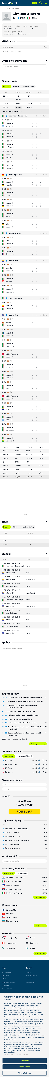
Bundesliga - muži (15, 175)
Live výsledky (12, 938)
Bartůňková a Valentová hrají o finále (21, 711)
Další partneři (40, 953)
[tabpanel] (24, 284)
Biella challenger (15, 298)
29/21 (17, 447)
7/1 (40, 458)
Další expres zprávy (38, 744)
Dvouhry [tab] (6, 527)
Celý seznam (40, 926)
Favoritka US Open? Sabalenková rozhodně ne (25, 701)
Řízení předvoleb (24, 1073)
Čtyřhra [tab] (16, 86)
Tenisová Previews (31, 975)
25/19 (17, 451)
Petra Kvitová (6, 979)
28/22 (16, 458)
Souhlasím (24, 1060)
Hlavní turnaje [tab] (9, 756)
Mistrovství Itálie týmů (18, 116)
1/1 (40, 451)
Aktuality (28, 972)
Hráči (4, 8)
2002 (4, 473)
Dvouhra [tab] (6, 86)
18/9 (17, 107)
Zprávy (32, 938)
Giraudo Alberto (14, 8)
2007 (4, 454)
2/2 (40, 454)
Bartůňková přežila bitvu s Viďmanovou (22, 723)
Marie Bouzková (7, 989)
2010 (4, 107)
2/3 (40, 473)
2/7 (17, 473)
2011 (4, 103)
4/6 (17, 469)
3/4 (29, 103)
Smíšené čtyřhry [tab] (28, 86)
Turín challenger (15, 233)
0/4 (29, 473)
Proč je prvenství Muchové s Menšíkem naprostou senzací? (22, 706)
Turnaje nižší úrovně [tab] (25, 756)
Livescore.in (11, 943)
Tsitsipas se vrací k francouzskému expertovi (25, 697)
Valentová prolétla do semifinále (20, 719)
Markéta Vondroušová (8, 982)
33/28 (16, 454)
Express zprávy (30, 982)
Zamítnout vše (24, 1067)
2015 (4, 96)
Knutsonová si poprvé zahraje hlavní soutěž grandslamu (24, 734)
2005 (4, 462)
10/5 (17, 103)
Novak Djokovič (6, 972)
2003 (4, 469)
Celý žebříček (40, 897)
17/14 (17, 462)
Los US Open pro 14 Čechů (17, 739)
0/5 (17, 100)
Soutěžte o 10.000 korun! (25, 803)
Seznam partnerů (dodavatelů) (16, 1054)
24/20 (28, 454)
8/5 (29, 466)
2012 (4, 100)
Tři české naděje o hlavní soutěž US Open (23, 715)
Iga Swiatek (5, 985)
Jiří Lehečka (5, 975)
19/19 (28, 458)
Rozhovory (29, 979)
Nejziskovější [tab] (8, 873)
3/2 (40, 466)
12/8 (17, 466)
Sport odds (34, 943)
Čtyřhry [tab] (15, 527)
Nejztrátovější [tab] (22, 873)
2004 (4, 466)
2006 (4, 458)
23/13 (28, 451)
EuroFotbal (11, 948)
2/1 (40, 447)
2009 (4, 447)
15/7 (28, 107)
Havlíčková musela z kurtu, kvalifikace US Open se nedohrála (26, 728)
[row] (24, 96)
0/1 (18, 96)
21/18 (28, 447)
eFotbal (33, 948)
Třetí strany (40, 1035)
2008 (4, 451)
